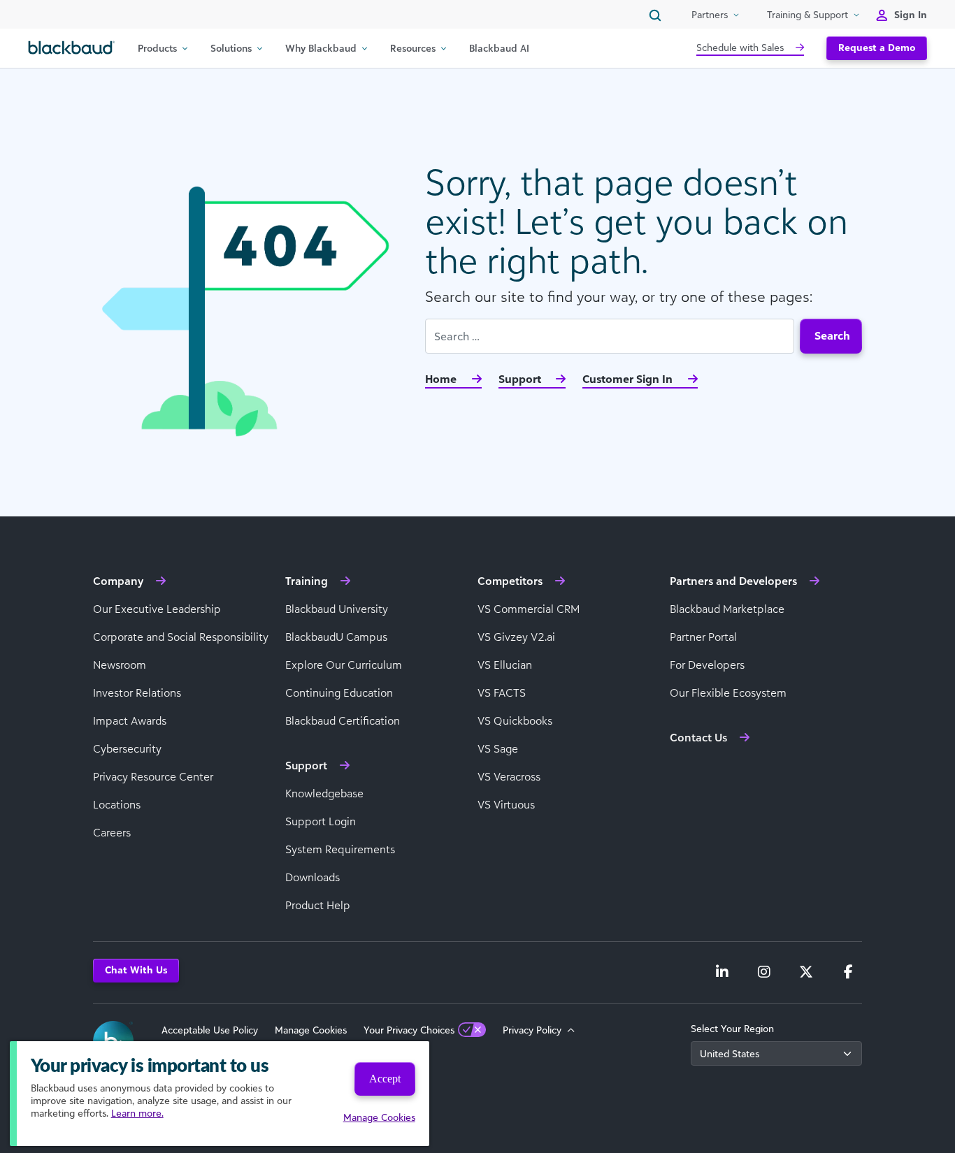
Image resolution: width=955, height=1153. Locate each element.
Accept (385, 1079)
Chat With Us (136, 970)
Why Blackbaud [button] (321, 48)
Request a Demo (876, 47)
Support (521, 379)
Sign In (910, 14)
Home (442, 379)
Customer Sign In (628, 379)
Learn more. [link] (137, 1113)
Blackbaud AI (499, 48)
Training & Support (807, 14)
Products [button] (157, 48)
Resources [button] (413, 48)
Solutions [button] (231, 48)
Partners (709, 14)
